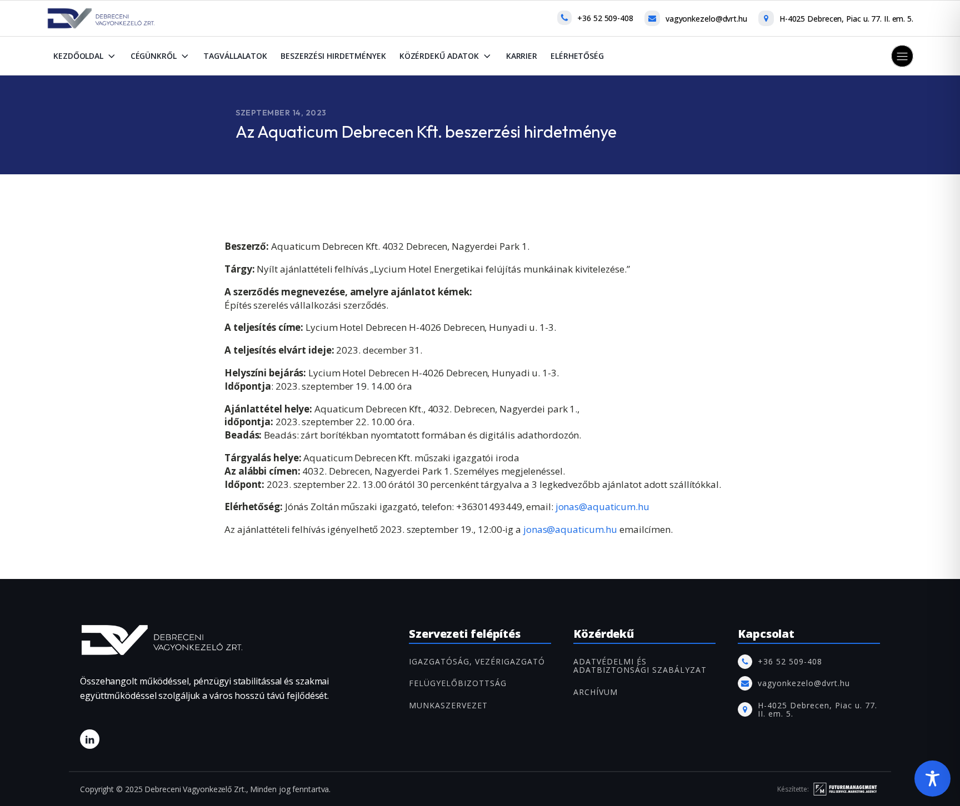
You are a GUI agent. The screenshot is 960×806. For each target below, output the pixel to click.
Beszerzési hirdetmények (333, 56)
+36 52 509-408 (605, 18)
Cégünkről (154, 56)
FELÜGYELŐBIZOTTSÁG (458, 683)
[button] (902, 56)
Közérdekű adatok (439, 56)
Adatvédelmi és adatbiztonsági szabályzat (640, 665)
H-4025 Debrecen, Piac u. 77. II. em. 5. (846, 18)
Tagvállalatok (235, 56)
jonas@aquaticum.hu (601, 506)
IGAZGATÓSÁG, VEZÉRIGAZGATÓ (477, 661)
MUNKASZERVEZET (448, 705)
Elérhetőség (577, 56)
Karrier (521, 56)
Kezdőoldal (78, 56)
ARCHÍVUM (595, 692)
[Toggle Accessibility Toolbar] (932, 778)
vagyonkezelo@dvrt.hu (706, 18)
